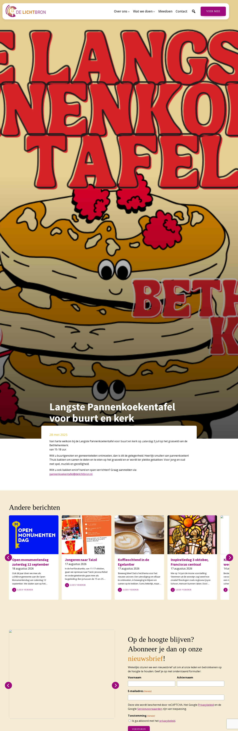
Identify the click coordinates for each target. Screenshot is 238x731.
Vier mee (213, 11)
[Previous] (8, 557)
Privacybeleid (206, 705)
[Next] (229, 557)
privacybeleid (167, 721)
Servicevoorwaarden (149, 709)
